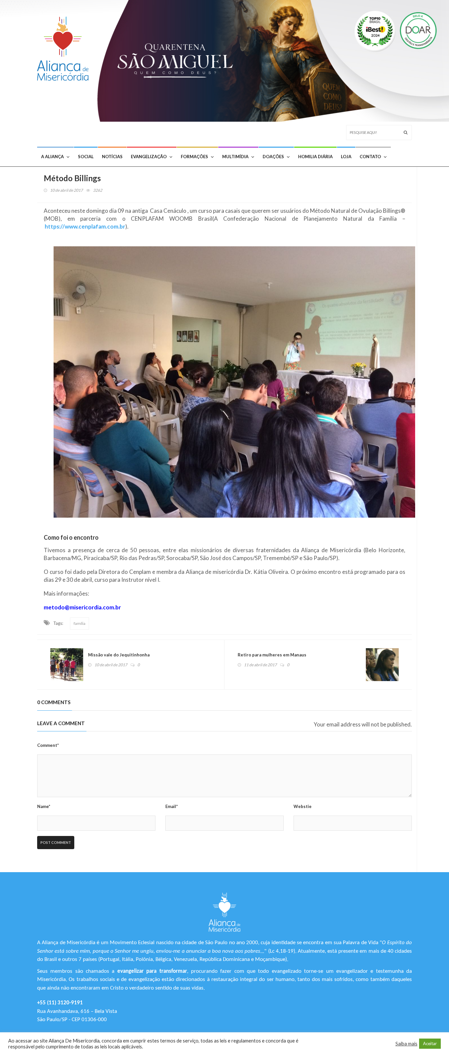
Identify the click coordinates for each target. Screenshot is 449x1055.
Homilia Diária (315, 156)
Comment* (48, 745)
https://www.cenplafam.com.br (85, 226)
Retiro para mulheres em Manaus (272, 654)
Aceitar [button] (430, 1043)
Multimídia (235, 156)
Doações (273, 156)
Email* (171, 806)
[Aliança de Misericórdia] (65, 47)
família (79, 623)
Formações (194, 156)
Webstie (303, 806)
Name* (43, 806)
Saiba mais (406, 1043)
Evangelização (149, 156)
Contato (370, 156)
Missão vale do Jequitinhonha (119, 654)
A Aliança (52, 156)
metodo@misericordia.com (79, 607)
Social (86, 156)
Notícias (112, 156)
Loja (346, 156)
